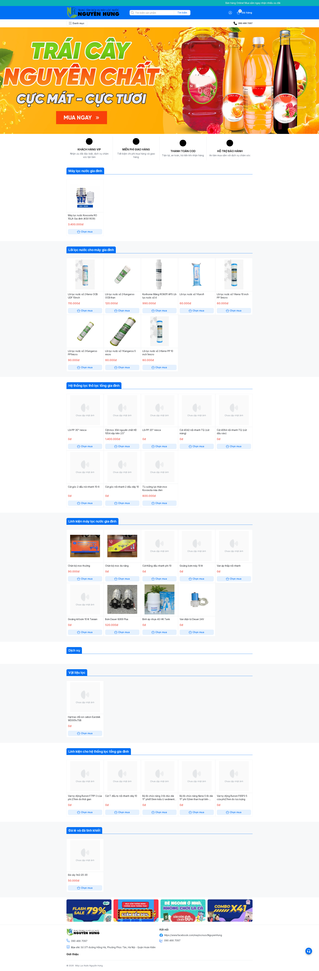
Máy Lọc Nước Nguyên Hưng (89, 965)
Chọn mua (87, 231)
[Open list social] (308, 951)
